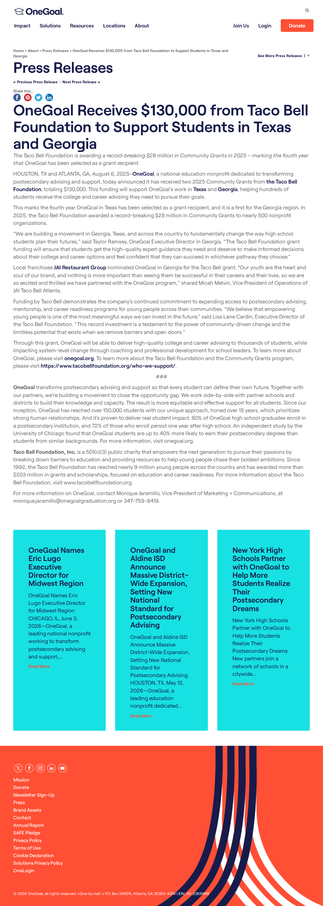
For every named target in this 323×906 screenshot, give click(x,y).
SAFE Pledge (26, 832)
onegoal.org (79, 358)
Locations (114, 25)
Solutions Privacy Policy (38, 863)
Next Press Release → (81, 81)
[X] (18, 768)
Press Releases (55, 50)
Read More (39, 666)
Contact (22, 817)
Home (18, 50)
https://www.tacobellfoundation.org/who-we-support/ (108, 365)
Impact (22, 25)
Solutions (50, 25)
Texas (199, 189)
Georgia (228, 189)
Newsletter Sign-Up (34, 795)
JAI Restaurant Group (80, 267)
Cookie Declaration (33, 855)
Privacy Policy (27, 840)
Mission (21, 779)
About (142, 25)
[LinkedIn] (51, 768)
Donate (297, 25)
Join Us (241, 25)
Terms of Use (27, 847)
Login (264, 25)
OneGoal (143, 173)
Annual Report (28, 825)
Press (19, 802)
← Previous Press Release (35, 81)
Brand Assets (27, 810)
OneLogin (23, 870)
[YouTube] (62, 768)
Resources (82, 25)
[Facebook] (29, 768)
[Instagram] (40, 768)
